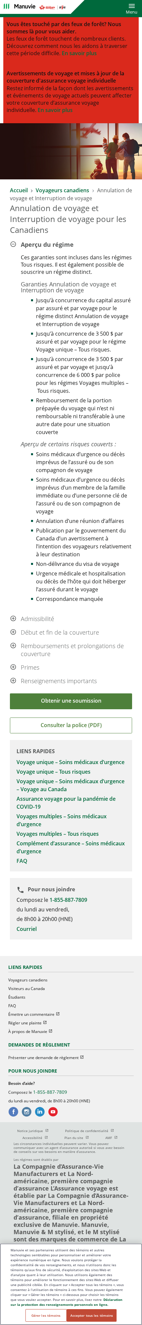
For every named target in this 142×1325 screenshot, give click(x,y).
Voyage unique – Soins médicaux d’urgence (70, 762)
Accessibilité (38, 1137)
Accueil (19, 190)
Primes (30, 667)
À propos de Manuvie (33, 1031)
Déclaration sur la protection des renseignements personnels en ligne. (67, 1302)
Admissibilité (37, 619)
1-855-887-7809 (68, 899)
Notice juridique (35, 1130)
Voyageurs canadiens (63, 190)
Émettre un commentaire (37, 1014)
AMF (114, 1137)
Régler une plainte (30, 1023)
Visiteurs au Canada (26, 988)
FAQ (22, 861)
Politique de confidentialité (92, 1130)
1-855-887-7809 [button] (50, 1092)
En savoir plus (79, 53)
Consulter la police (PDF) (71, 725)
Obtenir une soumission (71, 700)
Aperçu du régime (47, 244)
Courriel (27, 929)
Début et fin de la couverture (60, 632)
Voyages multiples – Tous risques (58, 833)
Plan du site (79, 1137)
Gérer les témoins (46, 1315)
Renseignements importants (59, 681)
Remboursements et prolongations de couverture (72, 650)
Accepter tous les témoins (91, 1315)
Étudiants (16, 997)
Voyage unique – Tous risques (53, 771)
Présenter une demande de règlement (49, 1057)
